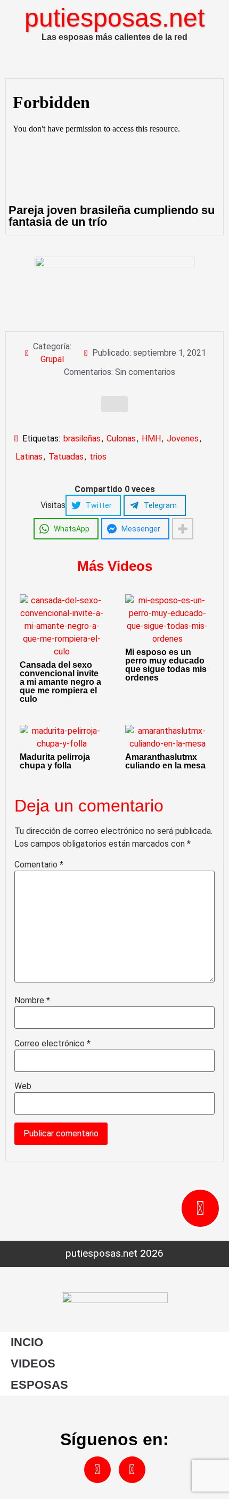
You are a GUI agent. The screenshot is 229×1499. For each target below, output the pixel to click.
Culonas (121, 438)
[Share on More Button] (182, 528)
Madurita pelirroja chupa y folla (55, 761)
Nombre (32, 1000)
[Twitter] (132, 1469)
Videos (33, 1363)
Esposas (39, 1384)
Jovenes (183, 438)
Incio (27, 1342)
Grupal (52, 359)
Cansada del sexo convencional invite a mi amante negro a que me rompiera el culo (60, 681)
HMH (151, 438)
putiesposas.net (114, 18)
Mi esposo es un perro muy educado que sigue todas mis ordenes (166, 665)
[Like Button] (114, 404)
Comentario (38, 865)
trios (98, 457)
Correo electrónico (52, 1043)
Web (22, 1086)
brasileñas (82, 438)
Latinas (29, 457)
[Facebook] (97, 1469)
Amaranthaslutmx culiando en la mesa (165, 761)
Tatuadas (66, 457)
